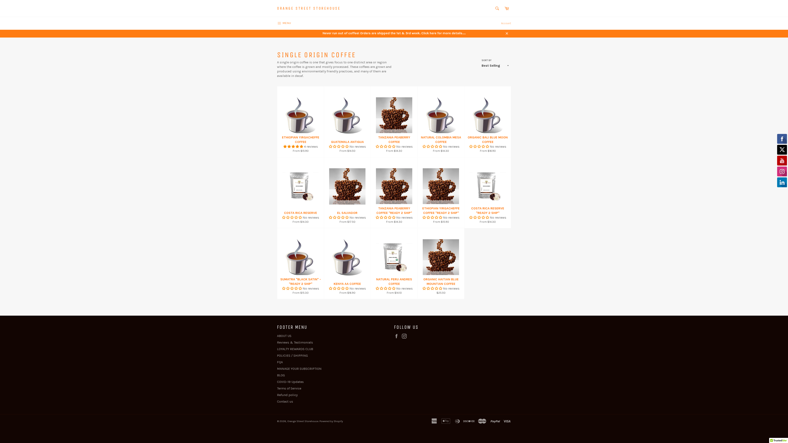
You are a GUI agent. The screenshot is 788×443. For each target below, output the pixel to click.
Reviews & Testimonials (295, 342)
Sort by (486, 60)
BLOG (281, 375)
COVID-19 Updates (290, 382)
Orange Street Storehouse (308, 8)
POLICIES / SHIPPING (292, 355)
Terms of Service (289, 388)
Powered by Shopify (331, 421)
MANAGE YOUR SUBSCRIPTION (299, 369)
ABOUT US (284, 336)
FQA (280, 362)
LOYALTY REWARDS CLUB (295, 349)
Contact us (285, 401)
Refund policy (287, 395)
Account (506, 23)
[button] (293, 146)
